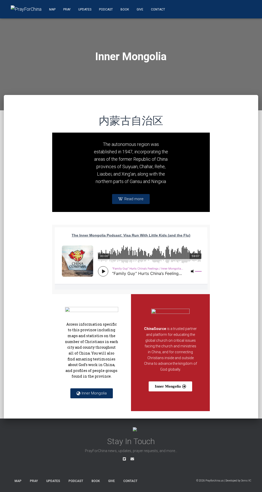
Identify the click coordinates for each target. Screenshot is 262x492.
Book (125, 9)
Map (52, 9)
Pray (67, 9)
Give (140, 9)
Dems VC (246, 480)
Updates (84, 9)
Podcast (106, 9)
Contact (158, 9)
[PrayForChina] (26, 9)
